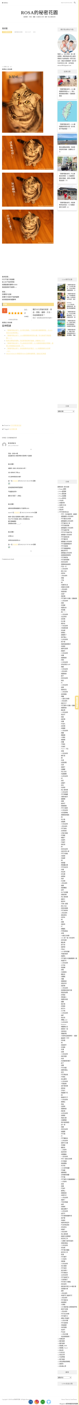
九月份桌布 (64, 639)
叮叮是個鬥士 (65, 1277)
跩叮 (62, 1015)
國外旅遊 (62, 1343)
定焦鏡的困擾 (65, 1174)
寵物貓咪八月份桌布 (67, 528)
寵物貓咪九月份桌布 (67, 521)
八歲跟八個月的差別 (67, 1241)
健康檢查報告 (65, 815)
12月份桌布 (64, 601)
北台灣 (61, 507)
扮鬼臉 (63, 1047)
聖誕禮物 (64, 1163)
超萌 (62, 687)
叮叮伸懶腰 (64, 794)
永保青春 (64, 831)
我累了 (63, 1200)
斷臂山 (63, 1191)
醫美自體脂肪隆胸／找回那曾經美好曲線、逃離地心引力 (25, 341)
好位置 (63, 874)
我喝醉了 (64, 635)
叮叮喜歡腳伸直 (66, 548)
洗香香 (63, 856)
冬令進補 (64, 1161)
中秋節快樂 (64, 628)
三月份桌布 (64, 569)
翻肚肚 (63, 974)
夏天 (62, 1072)
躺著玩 (63, 1102)
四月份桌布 (64, 562)
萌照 (62, 603)
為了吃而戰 (64, 892)
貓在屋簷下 (64, 1209)
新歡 (62, 801)
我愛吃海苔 (64, 999)
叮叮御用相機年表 (66, 1216)
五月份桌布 (64, 1113)
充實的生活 (64, 585)
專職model (64, 1020)
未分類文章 (13, 429)
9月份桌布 (64, 1231)
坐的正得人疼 (65, 851)
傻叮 (62, 1291)
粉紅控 (63, 844)
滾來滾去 (64, 1031)
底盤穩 (63, 728)
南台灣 (61, 509)
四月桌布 (64, 1284)
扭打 (62, 780)
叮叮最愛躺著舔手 (66, 544)
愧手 (62, 878)
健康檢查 (64, 657)
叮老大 (63, 724)
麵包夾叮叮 (64, 550)
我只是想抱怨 (65, 1122)
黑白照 (63, 872)
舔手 (62, 890)
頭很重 (63, 1261)
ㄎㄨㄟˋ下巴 (64, 749)
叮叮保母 (64, 828)
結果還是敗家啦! (66, 555)
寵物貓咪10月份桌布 (67, 516)
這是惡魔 (64, 762)
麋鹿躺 (63, 735)
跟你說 (63, 1088)
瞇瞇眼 (63, 739)
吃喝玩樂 (62, 1339)
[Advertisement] (28, 51)
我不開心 (64, 637)
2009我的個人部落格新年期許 (70, 1307)
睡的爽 (63, 1111)
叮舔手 (63, 1188)
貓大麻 (63, 1004)
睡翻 (62, 696)
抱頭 (62, 1186)
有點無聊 (64, 1325)
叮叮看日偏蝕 (65, 1250)
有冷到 (63, 1165)
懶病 (62, 667)
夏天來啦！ (64, 1270)
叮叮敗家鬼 (64, 557)
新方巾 (63, 1008)
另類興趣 (64, 1120)
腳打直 (63, 755)
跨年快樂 (64, 940)
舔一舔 (63, 1124)
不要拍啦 (64, 1083)
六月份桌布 (64, 669)
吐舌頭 (63, 881)
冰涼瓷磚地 (64, 812)
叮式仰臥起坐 (65, 1225)
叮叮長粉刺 (64, 1323)
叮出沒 (63, 1332)
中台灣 (61, 500)
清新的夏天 (64, 796)
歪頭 (62, 1052)
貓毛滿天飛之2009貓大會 (68, 1286)
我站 (62, 1104)
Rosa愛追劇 (62, 493)
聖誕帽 (63, 967)
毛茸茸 (63, 787)
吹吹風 (63, 1040)
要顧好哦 (64, 1033)
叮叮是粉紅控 (65, 537)
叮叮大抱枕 (64, 853)
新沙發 (63, 641)
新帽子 (63, 1229)
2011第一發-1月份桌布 (68, 938)
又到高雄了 (64, 1279)
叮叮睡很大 (64, 1273)
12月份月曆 (64, 1320)
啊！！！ (64, 612)
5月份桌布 (64, 671)
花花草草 (64, 616)
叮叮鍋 (63, 1134)
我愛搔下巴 (64, 1093)
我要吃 (63, 956)
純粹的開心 (64, 1070)
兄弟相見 (64, 972)
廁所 (62, 1204)
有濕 (62, 760)
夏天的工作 (64, 1252)
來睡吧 (63, 1206)
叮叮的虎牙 (64, 867)
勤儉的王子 (64, 1097)
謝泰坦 (61, 1364)
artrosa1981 (18, 32)
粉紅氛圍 (64, 1056)
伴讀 (62, 869)
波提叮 (63, 783)
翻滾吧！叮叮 (65, 1038)
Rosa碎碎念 (62, 498)
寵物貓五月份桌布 (66, 553)
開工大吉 (64, 571)
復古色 (63, 1017)
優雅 (62, 1001)
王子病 (63, 1011)
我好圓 (63, 596)
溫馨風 (63, 976)
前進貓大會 (64, 1288)
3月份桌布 (64, 883)
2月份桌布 (64, 575)
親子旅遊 (62, 1359)
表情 (62, 933)
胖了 (62, 1063)
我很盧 (63, 863)
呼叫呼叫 (64, 1227)
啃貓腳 (63, 769)
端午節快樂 (64, 1086)
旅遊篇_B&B (63, 1345)
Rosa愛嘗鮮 (62, 491)
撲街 (62, 969)
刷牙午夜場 (64, 1309)
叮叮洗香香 (64, 546)
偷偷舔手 (64, 1045)
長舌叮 (63, 1329)
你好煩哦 (64, 1327)
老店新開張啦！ (66, 1336)
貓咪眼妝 (64, 1172)
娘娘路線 (64, 806)
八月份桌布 (64, 653)
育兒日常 (62, 1354)
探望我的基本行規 (66, 990)
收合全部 (66, 487)
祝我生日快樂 (65, 587)
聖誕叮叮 (64, 960)
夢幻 (62, 785)
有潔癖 (63, 605)
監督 (62, 1254)
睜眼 (62, 578)
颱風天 (63, 651)
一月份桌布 (64, 1156)
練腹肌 (63, 929)
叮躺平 (63, 842)
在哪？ (63, 594)
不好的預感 (64, 1202)
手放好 (63, 746)
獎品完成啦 (64, 992)
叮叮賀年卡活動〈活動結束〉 (70, 598)
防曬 (62, 742)
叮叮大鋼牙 (64, 808)
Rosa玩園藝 (62, 496)
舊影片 (63, 899)
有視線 (63, 1145)
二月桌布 (64, 1149)
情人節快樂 (64, 790)
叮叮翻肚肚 (64, 1138)
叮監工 (63, 949)
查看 (62, 751)
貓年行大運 (64, 1143)
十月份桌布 (64, 626)
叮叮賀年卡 (64, 1316)
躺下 (62, 676)
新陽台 (63, 632)
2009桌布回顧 (65, 1168)
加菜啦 (63, 1106)
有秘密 (63, 858)
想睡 (62, 1065)
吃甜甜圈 (64, 774)
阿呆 (62, 1058)
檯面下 (63, 837)
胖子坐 (63, 944)
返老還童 (64, 694)
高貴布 (63, 840)
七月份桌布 (64, 662)
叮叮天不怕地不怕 (66, 532)
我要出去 (64, 607)
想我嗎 (63, 821)
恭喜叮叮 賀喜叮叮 (66, 1295)
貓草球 (63, 947)
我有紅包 (64, 689)
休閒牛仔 (64, 1195)
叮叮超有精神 (65, 559)
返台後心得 (62, 1366)
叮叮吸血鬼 (64, 1074)
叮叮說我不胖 (65, 530)
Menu (6, 3)
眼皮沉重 (64, 1118)
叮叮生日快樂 (65, 1314)
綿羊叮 (63, 803)
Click (77, 702)
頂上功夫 (64, 771)
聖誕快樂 (64, 591)
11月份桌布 (64, 614)
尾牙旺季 (64, 1152)
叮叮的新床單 (65, 525)
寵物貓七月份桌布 (66, 534)
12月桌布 (64, 1181)
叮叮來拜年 (64, 910)
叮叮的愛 (64, 1068)
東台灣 (61, 1350)
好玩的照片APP (65, 664)
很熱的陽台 (64, 1243)
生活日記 (62, 1352)
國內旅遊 (62, 1341)
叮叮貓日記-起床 (66, 518)
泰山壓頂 (64, 1079)
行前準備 (62, 1357)
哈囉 (62, 655)
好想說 (63, 995)
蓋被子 (63, 767)
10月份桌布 (64, 1013)
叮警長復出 (64, 931)
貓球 (62, 885)
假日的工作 (64, 1238)
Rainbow (63, 1024)
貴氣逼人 (64, 997)
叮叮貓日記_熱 (65, 523)
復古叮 (63, 714)
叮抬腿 (63, 1170)
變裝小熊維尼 (65, 1318)
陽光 (62, 680)
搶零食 (63, 876)
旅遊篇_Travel (63, 1348)
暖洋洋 (63, 901)
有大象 (63, 819)
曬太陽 (63, 942)
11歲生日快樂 (65, 698)
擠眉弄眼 (64, 894)
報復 (62, 1127)
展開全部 (60, 487)
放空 (62, 1184)
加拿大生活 (62, 505)
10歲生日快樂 (65, 935)
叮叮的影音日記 (7, 32)
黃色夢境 (64, 915)
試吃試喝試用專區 (64, 1361)
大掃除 (63, 1304)
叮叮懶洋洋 (64, 539)
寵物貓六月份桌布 (66, 541)
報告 (62, 717)
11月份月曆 (64, 1334)
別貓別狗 (62, 503)
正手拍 (63, 965)
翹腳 (62, 733)
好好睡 (63, 619)
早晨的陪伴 (64, 954)
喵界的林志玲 (65, 1222)
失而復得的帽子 (66, 1061)
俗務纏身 (64, 1154)
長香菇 (63, 646)
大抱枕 (63, 737)
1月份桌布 (64, 589)
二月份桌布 (64, 692)
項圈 (62, 979)
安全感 (63, 630)
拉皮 (62, 764)
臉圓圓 (63, 1131)
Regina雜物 (62, 489)
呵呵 (62, 660)
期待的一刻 (64, 1029)
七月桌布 (64, 1259)
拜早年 (63, 573)
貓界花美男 (64, 648)
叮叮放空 (64, 1268)
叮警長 (63, 1077)
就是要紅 (64, 1302)
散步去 (63, 623)
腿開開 (63, 799)
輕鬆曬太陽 (64, 865)
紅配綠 (63, 1006)
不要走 (63, 744)
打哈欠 (63, 1090)
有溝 (62, 1049)
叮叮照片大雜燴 (66, 1282)
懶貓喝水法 (64, 1026)
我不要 (63, 1218)
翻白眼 (63, 710)
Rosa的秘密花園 (39, 12)
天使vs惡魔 (64, 903)
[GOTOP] (48, 1401)
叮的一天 (64, 566)
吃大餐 (63, 621)
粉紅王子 (64, 703)
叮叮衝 (63, 1177)
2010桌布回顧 (65, 951)
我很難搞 (64, 888)
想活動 (63, 610)
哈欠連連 (64, 1266)
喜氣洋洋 (64, 983)
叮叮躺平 (64, 1257)
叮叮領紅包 (64, 1300)
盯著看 (63, 835)
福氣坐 (63, 924)
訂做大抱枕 (64, 833)
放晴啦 (63, 1115)
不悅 (62, 580)
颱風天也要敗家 (66, 1236)
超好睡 (63, 719)
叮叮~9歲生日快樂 (66, 1159)
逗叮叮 (63, 1213)
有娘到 (63, 1220)
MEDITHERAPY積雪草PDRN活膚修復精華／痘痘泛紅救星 (26, 353)
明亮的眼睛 (64, 908)
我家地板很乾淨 (66, 644)
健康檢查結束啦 (66, 564)
